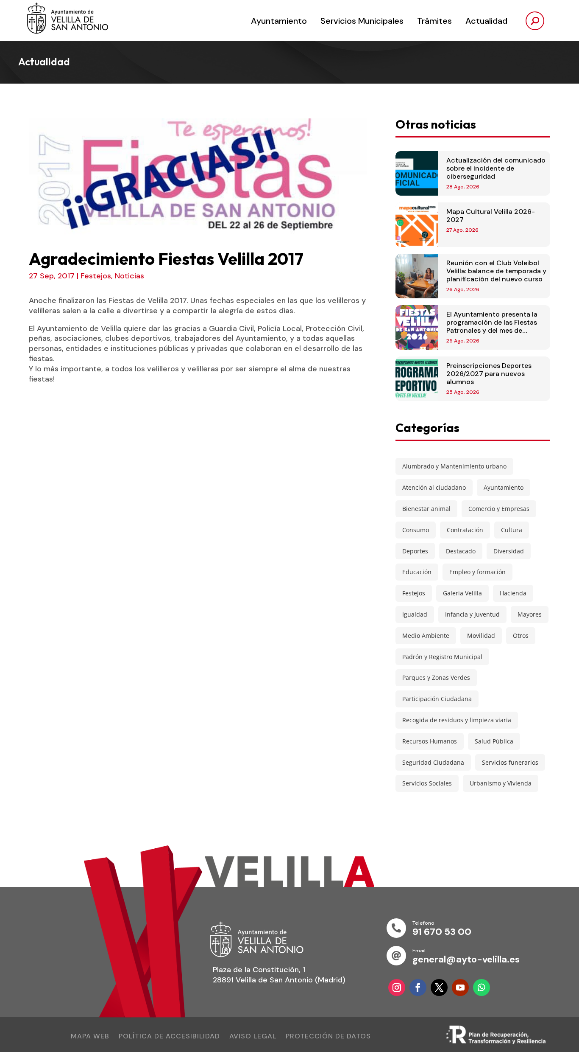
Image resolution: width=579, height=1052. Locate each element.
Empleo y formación (477, 572)
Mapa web (90, 1037)
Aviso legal (252, 1037)
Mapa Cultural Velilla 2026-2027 (490, 215)
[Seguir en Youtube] (460, 987)
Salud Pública (494, 741)
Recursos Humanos (429, 741)
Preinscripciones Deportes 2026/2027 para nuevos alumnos (489, 373)
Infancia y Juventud (472, 614)
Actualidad (486, 20)
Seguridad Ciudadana (433, 762)
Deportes (415, 551)
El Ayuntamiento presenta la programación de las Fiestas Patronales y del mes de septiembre (491, 326)
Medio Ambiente (425, 635)
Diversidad (508, 551)
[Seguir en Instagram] (396, 987)
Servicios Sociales (427, 783)
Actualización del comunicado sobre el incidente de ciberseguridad (496, 168)
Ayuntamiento (279, 20)
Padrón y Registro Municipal (442, 657)
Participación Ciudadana (437, 699)
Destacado (461, 551)
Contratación (465, 530)
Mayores (530, 614)
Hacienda (513, 593)
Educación (416, 572)
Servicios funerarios (510, 762)
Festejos (96, 276)
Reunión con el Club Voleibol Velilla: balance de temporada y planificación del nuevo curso (496, 270)
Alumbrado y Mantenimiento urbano (454, 466)
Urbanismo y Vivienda (501, 783)
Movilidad (481, 635)
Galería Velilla (462, 593)
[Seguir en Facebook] (417, 987)
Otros (521, 635)
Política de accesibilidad (169, 1037)
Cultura (511, 530)
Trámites (434, 20)
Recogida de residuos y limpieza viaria (456, 720)
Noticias (129, 276)
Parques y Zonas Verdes (436, 677)
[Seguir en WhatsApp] (481, 987)
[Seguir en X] (439, 987)
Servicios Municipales (362, 20)
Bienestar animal (426, 509)
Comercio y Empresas (498, 509)
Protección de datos (328, 1037)
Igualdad (414, 614)
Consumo (415, 530)
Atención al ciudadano (434, 487)
